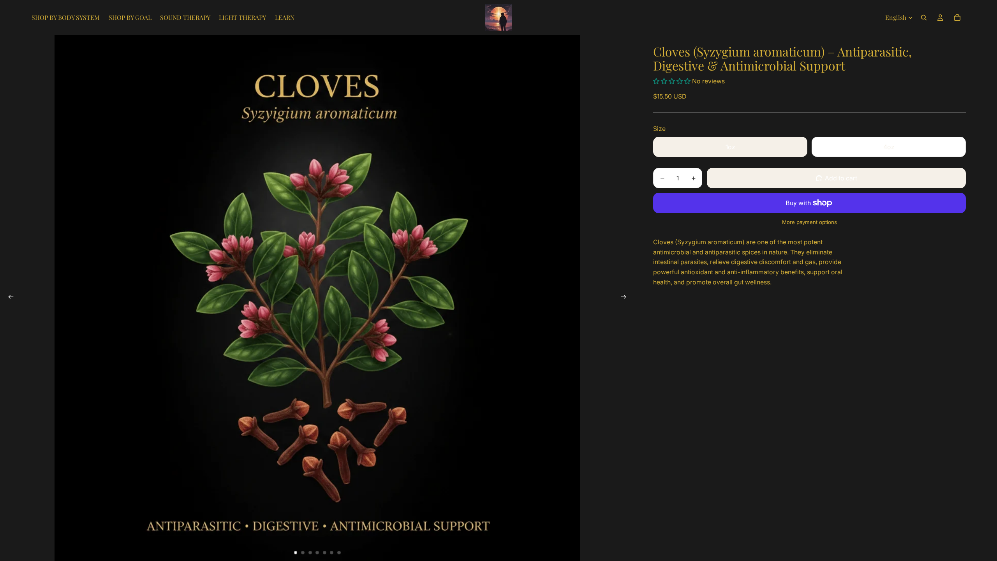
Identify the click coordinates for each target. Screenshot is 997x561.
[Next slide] (625, 298)
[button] (672, 81)
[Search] (923, 17)
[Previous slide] (8, 298)
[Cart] (957, 17)
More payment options (809, 222)
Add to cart (841, 178)
